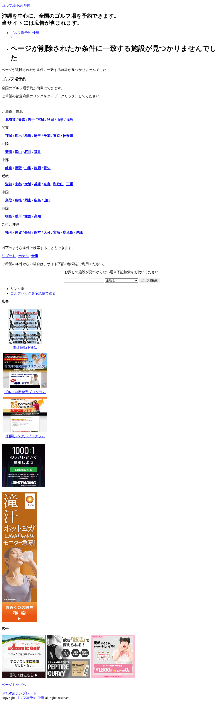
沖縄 (79, 232)
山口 (47, 200)
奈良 (47, 184)
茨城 (8, 136)
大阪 (27, 184)
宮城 (40, 119)
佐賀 (18, 232)
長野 (18, 168)
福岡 (8, 232)
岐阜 (8, 168)
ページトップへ (14, 685)
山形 (60, 119)
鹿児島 (68, 232)
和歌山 (58, 184)
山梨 (27, 168)
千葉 (47, 136)
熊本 (37, 232)
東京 (56, 136)
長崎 (27, 232)
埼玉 (37, 136)
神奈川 (68, 136)
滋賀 (8, 184)
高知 (37, 216)
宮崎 (56, 232)
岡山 (27, 200)
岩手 (31, 119)
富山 (18, 152)
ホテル (23, 256)
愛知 (47, 168)
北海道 (10, 119)
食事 (34, 256)
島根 (18, 200)
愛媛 (27, 216)
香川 (18, 216)
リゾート (9, 256)
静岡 (37, 168)
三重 (69, 184)
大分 (47, 232)
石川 (27, 152)
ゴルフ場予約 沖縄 (16, 5)
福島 (69, 119)
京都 (18, 184)
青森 (21, 119)
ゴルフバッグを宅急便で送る (33, 293)
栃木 (18, 136)
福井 (37, 152)
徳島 (8, 216)
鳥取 (8, 200)
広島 (37, 200)
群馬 (27, 136)
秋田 (50, 119)
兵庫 (37, 184)
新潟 (8, 152)
